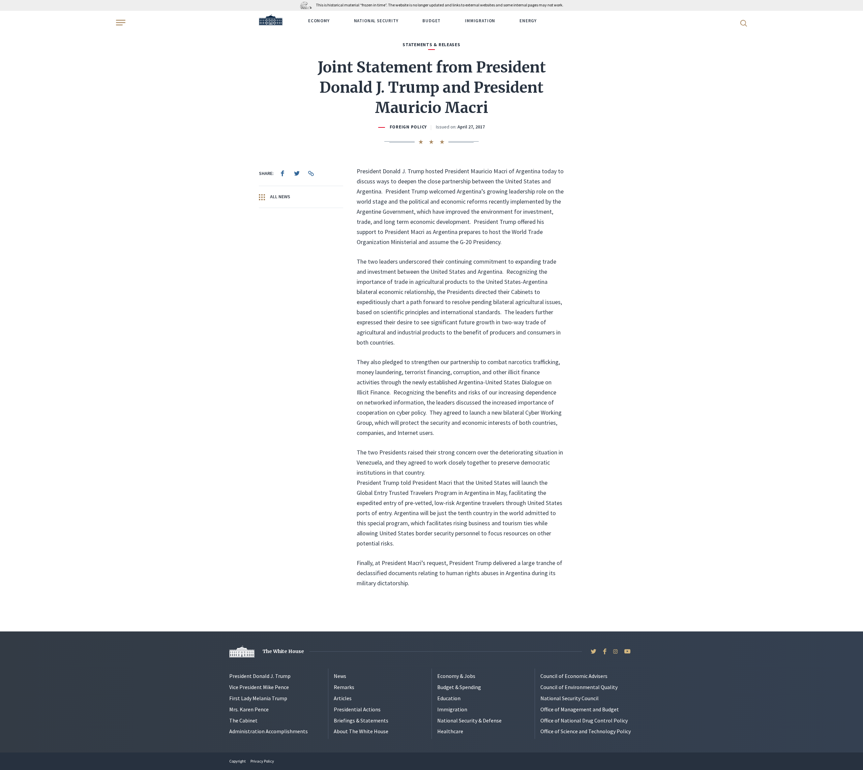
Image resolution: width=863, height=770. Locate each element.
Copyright (237, 761)
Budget (431, 21)
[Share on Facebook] (282, 173)
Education (448, 698)
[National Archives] (307, 4)
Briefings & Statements (361, 720)
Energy (528, 21)
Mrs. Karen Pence (249, 709)
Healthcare (450, 731)
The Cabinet (243, 720)
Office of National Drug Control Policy (584, 720)
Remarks (344, 687)
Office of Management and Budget (579, 709)
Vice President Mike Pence (259, 687)
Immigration (480, 21)
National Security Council (569, 698)
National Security (376, 21)
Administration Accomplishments (268, 731)
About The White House (361, 731)
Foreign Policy (408, 127)
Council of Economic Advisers (573, 676)
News (340, 676)
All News (279, 197)
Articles (343, 698)
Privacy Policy (262, 761)
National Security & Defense (469, 720)
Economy (319, 21)
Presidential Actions (357, 709)
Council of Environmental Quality (579, 687)
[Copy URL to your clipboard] (310, 173)
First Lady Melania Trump (258, 698)
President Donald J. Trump (260, 676)
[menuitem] (282, 173)
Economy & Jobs (456, 676)
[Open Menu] (120, 22)
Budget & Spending (459, 687)
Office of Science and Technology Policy (585, 731)
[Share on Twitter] (296, 173)
